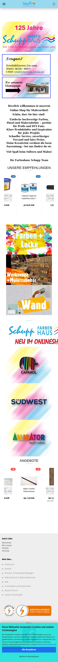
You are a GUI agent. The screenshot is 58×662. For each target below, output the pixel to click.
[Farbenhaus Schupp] (29, 4)
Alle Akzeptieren (29, 650)
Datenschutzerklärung (47, 644)
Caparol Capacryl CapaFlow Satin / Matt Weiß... (29, 197)
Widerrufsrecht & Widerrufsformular (20, 577)
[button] (27, 49)
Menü (4, 4)
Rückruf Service (11, 590)
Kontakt (8, 569)
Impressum (9, 564)
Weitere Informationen (29, 656)
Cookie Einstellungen (14, 595)
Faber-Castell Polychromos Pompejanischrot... (29, 490)
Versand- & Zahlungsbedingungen (19, 573)
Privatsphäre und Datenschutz (18, 586)
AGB (6, 582)
